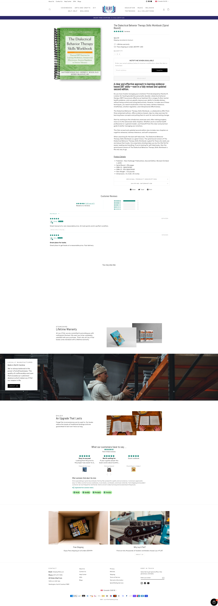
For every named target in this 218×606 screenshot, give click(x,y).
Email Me (159, 70)
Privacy (112, 569)
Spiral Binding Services (116, 583)
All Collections (146, 11)
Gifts (74, 1)
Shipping (116, 40)
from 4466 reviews (109, 452)
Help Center (67, 1)
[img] (54, 219)
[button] (118, 31)
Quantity (118, 51)
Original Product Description (141, 179)
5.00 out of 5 (89, 203)
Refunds (112, 571)
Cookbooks (66, 8)
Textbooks (130, 11)
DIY (94, 8)
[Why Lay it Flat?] (139, 528)
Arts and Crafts (82, 8)
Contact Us (59, 1)
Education (130, 8)
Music (140, 8)
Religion (150, 8)
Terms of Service (115, 577)
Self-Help (72, 11)
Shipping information (141, 183)
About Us (51, 1)
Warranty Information (116, 580)
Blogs (79, 1)
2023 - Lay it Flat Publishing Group (109, 599)
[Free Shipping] (78, 528)
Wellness (84, 11)
